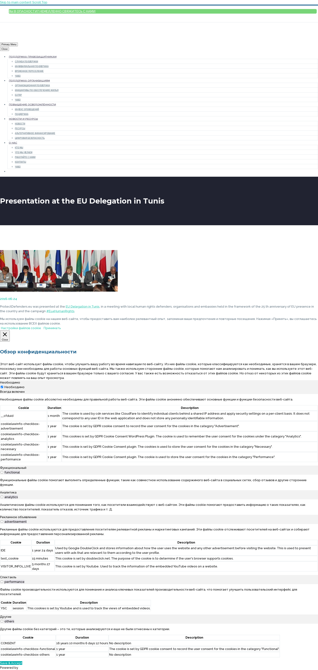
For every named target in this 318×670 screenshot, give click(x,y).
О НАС (13, 142)
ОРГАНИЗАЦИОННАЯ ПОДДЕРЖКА (32, 85)
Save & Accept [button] (11, 663)
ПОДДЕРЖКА (21, 114)
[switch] (2, 472)
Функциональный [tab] (13, 468)
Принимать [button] (52, 328)
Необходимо (14, 387)
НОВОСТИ (20, 123)
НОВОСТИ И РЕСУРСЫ (23, 118)
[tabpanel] (159, 429)
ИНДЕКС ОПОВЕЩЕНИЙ (27, 109)
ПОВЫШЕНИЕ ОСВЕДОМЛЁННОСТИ (32, 104)
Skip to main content (15, 2)
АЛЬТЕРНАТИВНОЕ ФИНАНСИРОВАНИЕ (35, 133)
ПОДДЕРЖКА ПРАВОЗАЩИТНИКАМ (32, 56)
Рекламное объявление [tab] (18, 517)
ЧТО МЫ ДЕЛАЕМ (23, 152)
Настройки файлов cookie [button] (21, 328)
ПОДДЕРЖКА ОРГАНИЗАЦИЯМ (29, 80)
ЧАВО (18, 75)
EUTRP (18, 95)
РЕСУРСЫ (20, 128)
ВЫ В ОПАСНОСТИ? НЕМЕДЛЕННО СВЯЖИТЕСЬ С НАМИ (52, 11)
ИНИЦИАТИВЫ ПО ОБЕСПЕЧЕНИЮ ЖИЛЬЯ (37, 90)
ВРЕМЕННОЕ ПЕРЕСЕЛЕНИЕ (29, 71)
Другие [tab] (5, 617)
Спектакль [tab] (8, 577)
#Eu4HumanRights (60, 311)
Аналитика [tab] (8, 492)
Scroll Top (39, 2)
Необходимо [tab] (10, 382)
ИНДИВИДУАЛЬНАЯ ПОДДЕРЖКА (32, 66)
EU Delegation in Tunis (82, 306)
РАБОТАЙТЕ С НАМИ (25, 157)
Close (4, 49)
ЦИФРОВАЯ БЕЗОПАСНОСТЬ (30, 138)
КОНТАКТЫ (20, 161)
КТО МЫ (19, 147)
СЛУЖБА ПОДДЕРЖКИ (26, 61)
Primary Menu (8, 44)
